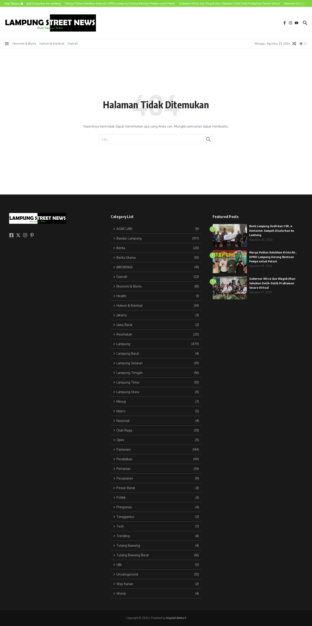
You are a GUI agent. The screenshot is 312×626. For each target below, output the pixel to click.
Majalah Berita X (176, 618)
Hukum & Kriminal (52, 43)
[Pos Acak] (294, 43)
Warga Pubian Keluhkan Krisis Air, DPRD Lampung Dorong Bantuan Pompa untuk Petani (272, 256)
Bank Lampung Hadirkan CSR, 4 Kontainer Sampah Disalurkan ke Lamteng (271, 230)
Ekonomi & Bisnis (24, 43)
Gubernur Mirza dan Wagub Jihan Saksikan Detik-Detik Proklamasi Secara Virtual (272, 283)
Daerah (73, 43)
